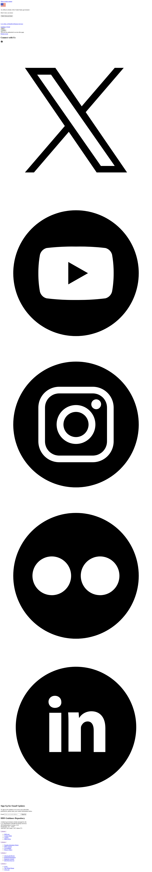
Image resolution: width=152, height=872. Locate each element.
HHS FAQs (7, 839)
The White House (9, 868)
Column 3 (3, 853)
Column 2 (3, 842)
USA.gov (7, 870)
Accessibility (7, 848)
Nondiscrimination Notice (11, 845)
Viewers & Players (9, 856)
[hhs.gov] (2, 21)
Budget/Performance (10, 857)
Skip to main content (6, 1)
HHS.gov (7, 834)
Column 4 (3, 863)
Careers (6, 837)
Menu (2, 28)
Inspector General (9, 859)
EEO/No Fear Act (9, 860)
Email (2, 814)
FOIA (6, 866)
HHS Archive (8, 846)
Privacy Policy (8, 850)
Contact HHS (8, 836)
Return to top (4, 34)
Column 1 (3, 831)
